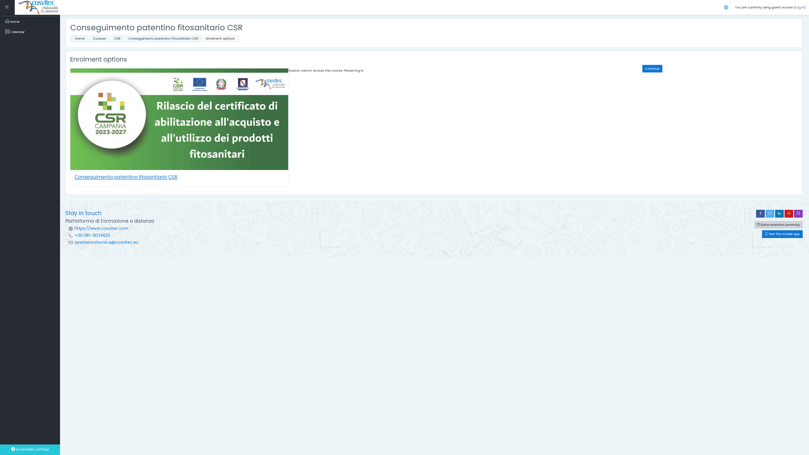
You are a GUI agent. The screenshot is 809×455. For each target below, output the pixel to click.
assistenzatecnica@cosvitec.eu (106, 242)
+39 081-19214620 (92, 235)
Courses (99, 38)
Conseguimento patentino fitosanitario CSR (163, 38)
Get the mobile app (784, 234)
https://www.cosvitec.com (101, 228)
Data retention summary (780, 224)
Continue (652, 68)
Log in (799, 7)
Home (80, 38)
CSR (117, 38)
